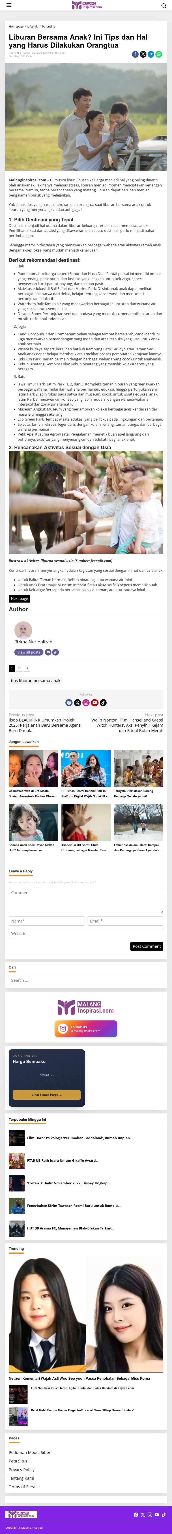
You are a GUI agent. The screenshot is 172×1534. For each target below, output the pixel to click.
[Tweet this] (143, 54)
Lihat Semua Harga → (47, 1094)
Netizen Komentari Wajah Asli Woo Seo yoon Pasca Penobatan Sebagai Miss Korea (79, 1378)
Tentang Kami (21, 1478)
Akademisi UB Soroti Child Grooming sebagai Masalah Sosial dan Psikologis (85, 848)
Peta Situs (18, 1461)
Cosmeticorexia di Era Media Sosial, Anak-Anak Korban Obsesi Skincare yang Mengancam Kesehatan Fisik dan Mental (32, 794)
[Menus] (9, 5)
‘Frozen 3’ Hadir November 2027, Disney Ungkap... (68, 1183)
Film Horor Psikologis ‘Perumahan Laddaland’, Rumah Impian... (80, 1138)
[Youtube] (95, 702)
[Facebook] (69, 702)
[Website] (55, 652)
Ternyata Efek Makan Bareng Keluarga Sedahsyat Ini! (133, 793)
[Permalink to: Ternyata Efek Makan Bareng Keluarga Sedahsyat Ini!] (138, 768)
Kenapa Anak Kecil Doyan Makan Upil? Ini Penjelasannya (31, 847)
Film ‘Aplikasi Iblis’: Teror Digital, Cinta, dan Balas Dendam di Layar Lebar (82, 1388)
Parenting (14, 56)
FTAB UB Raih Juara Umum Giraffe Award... (63, 1160)
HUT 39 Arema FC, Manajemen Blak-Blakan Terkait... (70, 1228)
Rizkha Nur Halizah (33, 642)
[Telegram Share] (151, 54)
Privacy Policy (21, 1469)
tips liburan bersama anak (35, 680)
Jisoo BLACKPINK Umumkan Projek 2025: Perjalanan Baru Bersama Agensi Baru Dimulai (45, 722)
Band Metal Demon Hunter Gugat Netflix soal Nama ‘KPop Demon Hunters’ (82, 1410)
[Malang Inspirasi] (87, 5)
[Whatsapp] (158, 54)
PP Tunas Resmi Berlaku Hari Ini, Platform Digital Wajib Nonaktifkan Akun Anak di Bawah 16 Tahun (85, 794)
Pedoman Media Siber (29, 1452)
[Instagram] (86, 702)
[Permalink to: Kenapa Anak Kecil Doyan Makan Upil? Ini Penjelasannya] (33, 822)
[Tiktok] (103, 702)
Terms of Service (24, 1486)
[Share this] (135, 54)
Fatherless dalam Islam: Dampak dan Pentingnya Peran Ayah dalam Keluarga (138, 848)
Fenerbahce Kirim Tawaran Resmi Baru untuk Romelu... (73, 1206)
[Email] (48, 652)
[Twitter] (77, 702)
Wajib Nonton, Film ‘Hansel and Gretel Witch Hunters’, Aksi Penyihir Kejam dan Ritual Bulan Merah (127, 722)
